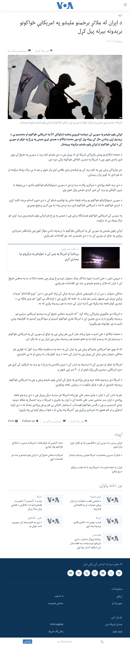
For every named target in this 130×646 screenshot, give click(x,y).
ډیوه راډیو (117, 631)
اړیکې (119, 596)
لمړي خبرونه (95, 497)
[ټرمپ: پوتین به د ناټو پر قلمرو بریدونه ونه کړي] (112, 521)
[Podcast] (78, 573)
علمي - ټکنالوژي (35, 518)
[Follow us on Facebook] (119, 573)
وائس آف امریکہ (55, 631)
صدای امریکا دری (64, 641)
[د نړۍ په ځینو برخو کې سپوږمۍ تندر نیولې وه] (53, 521)
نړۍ (120, 15)
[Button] (43, 50)
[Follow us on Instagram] (95, 573)
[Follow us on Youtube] (103, 573)
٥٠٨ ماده (59, 596)
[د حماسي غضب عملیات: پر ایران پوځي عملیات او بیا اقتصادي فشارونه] (112, 499)
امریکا (39, 497)
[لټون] (102, 642)
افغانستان (96, 535)
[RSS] (86, 573)
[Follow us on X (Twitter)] (111, 573)
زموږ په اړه (117, 603)
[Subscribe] (70, 573)
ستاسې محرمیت (55, 603)
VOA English (56, 624)
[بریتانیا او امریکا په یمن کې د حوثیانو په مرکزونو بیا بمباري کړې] (100, 257)
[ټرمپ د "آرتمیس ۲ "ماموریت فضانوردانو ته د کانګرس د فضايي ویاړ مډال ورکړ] (53, 499)
